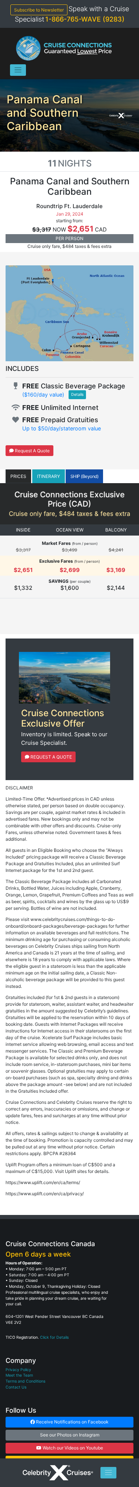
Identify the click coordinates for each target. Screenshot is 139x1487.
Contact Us (16, 1387)
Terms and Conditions (25, 1381)
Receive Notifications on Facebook (72, 1422)
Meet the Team (19, 1375)
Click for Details (54, 1337)
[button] (18, 476)
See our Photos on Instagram (69, 1435)
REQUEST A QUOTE (50, 757)
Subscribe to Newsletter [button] (39, 10)
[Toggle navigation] (18, 70)
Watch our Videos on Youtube (72, 1448)
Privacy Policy (18, 1369)
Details (77, 394)
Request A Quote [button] (32, 450)
